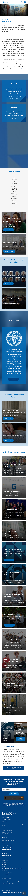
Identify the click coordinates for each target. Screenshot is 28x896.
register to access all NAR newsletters (14, 786)
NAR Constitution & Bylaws (8, 883)
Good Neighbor (9, 705)
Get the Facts (8, 614)
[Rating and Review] (6, 850)
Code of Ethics (19, 69)
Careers (4, 862)
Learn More (9, 229)
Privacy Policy (20, 805)
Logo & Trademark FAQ (7, 880)
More (14, 37)
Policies (5, 432)
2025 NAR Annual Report (12, 549)
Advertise (4, 864)
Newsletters (4, 860)
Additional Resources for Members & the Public (12, 868)
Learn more (9, 560)
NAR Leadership (8, 271)
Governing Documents (10, 410)
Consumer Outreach (10, 531)
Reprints (4, 866)
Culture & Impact (9, 683)
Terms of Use (5, 874)
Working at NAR (8, 746)
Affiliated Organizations (12, 491)
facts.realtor (9, 625)
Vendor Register (20, 739)
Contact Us (6, 817)
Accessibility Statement (7, 872)
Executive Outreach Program (14, 640)
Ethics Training (9, 251)
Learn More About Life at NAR (13, 767)
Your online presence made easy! (17, 892)
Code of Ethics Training (11, 219)
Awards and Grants (10, 509)
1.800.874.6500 (7, 819)
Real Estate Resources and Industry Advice (11, 881)
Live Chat (6, 821)
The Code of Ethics (9, 242)
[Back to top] (24, 893)
